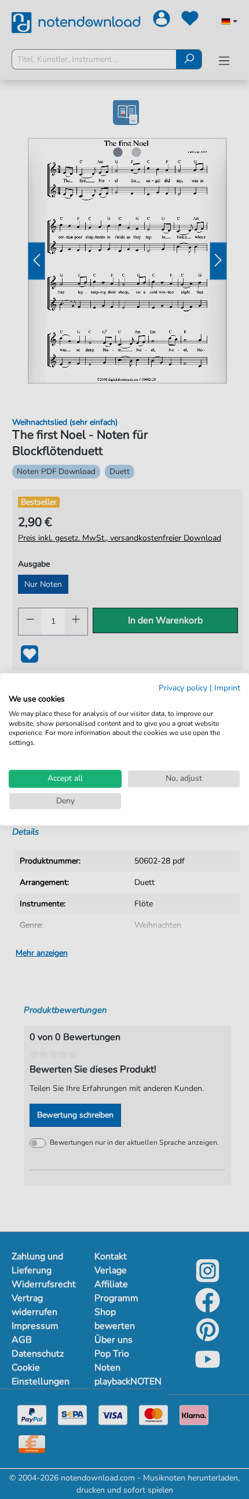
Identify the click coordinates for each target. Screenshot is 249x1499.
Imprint (227, 687)
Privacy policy (183, 687)
